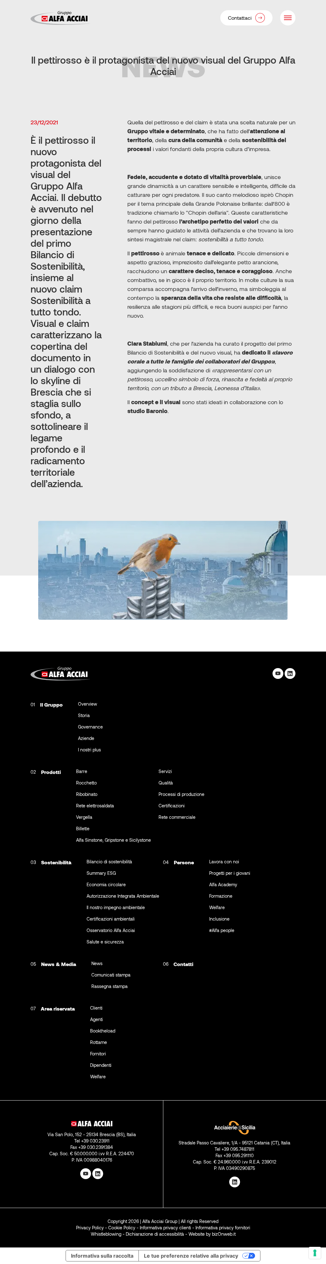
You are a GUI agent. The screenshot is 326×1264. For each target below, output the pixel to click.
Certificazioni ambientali (111, 919)
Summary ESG (101, 873)
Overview (87, 704)
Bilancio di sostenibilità (109, 861)
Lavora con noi (224, 861)
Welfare (217, 907)
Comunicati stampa (111, 974)
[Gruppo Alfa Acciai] (61, 18)
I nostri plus (89, 749)
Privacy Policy (90, 1227)
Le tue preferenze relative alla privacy (191, 1256)
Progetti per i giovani (229, 873)
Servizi (165, 771)
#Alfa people (221, 930)
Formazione (220, 896)
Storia (84, 715)
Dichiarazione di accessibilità (155, 1234)
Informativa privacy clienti (165, 1227)
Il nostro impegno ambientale (116, 907)
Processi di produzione (181, 794)
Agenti (96, 1019)
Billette (82, 828)
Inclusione (219, 919)
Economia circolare (106, 884)
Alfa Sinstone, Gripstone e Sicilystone (113, 840)
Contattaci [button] (240, 18)
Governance (90, 726)
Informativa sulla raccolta (102, 1256)
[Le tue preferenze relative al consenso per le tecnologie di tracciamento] (315, 1253)
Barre (81, 771)
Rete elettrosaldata (95, 805)
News (97, 963)
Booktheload (102, 1030)
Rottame (98, 1042)
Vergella (84, 817)
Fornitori (98, 1053)
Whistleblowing (106, 1234)
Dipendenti (100, 1065)
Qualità (166, 782)
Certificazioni (172, 805)
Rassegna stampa (109, 986)
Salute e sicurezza (105, 941)
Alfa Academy (223, 884)
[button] (287, 17)
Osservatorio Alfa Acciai (111, 930)
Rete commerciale (177, 817)
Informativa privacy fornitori (222, 1227)
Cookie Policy (121, 1227)
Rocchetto (86, 782)
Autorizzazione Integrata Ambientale (123, 896)
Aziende (86, 738)
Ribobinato (86, 794)
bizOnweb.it (224, 1234)
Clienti (96, 1008)
